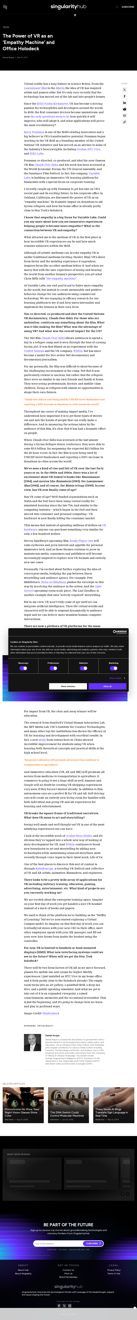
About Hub (23, 1270)
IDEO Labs (36, 153)
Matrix (60, 88)
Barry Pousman (34, 132)
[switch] (53, 668)
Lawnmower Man (35, 88)
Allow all (107, 686)
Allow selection (68, 686)
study (42, 739)
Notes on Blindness (53, 582)
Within (78, 351)
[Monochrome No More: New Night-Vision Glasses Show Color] (23, 1105)
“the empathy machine (60, 278)
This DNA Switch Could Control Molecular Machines (67, 1114)
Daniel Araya (8, 57)
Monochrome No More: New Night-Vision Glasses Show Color (22, 1112)
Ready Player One (81, 540)
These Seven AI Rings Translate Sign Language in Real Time (111, 1112)
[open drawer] (5, 7)
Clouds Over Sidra (46, 164)
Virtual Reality (45, 1026)
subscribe (128, 6)
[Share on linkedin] (124, 102)
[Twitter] (64, 1306)
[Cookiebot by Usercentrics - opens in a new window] (115, 632)
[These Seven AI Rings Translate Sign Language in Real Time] (113, 1105)
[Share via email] (124, 115)
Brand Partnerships (68, 1277)
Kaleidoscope (44, 868)
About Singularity (23, 1273)
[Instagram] (70, 1306)
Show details (115, 678)
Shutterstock (50, 1013)
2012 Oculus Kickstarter (52, 103)
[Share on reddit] (124, 109)
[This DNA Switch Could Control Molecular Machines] (68, 1105)
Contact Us (68, 1270)
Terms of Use (113, 1273)
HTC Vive (93, 149)
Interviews (30, 1026)
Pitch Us (68, 1273)
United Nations (34, 351)
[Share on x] (124, 90)
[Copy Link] (124, 122)
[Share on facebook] (124, 96)
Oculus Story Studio (79, 835)
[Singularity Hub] (68, 7)
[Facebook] (59, 1306)
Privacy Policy (113, 1270)
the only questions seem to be (50, 116)
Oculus (81, 149)
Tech (6, 27)
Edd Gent (9, 1119)
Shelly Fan (99, 1119)
